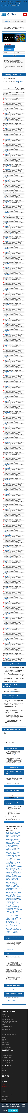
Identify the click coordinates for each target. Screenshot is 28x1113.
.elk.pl (5, 197)
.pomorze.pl (6, 449)
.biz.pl (5, 102)
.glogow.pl (6, 201)
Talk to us (4, 1070)
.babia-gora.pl (7, 139)
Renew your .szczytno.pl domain (14, 822)
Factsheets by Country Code (8, 1054)
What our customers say (7, 1073)
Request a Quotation (7, 1026)
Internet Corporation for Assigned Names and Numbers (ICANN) (13, 755)
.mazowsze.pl (7, 338)
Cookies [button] (23, 1106)
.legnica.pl (6, 300)
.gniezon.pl (6, 208)
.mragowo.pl (7, 364)
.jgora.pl (6, 237)
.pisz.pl (5, 431)
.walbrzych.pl (7, 606)
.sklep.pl (6, 512)
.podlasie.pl (6, 438)
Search (14, 55)
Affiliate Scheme (5, 1040)
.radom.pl (6, 475)
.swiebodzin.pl (7, 553)
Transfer (4, 1037)
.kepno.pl (6, 259)
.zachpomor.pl (7, 643)
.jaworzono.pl (7, 229)
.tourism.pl (6, 583)
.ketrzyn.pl (6, 263)
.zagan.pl (6, 647)
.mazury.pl (6, 341)
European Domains (20, 20)
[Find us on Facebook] (3, 1076)
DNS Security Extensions (7, 1060)
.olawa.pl (6, 386)
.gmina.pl (6, 205)
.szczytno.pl (9, 915)
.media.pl (6, 345)
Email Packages (5, 1044)
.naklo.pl (6, 367)
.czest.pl (6, 184)
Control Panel (5, 1084)
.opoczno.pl (6, 401)
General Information (6, 1057)
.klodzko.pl (6, 267)
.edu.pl (5, 191)
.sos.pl (5, 531)
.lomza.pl (6, 311)
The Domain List (6, 1018)
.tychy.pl (6, 598)
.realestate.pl (7, 483)
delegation (13, 691)
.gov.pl (5, 216)
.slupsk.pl (6, 524)
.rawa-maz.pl (7, 479)
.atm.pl (5, 128)
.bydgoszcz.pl (7, 169)
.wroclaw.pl (6, 639)
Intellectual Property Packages (9, 1034)
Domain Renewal (6, 1086)
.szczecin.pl (6, 561)
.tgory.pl (6, 576)
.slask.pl (6, 520)
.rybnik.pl (6, 490)
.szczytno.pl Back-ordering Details (14, 786)
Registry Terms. (12, 989)
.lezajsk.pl (6, 304)
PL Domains (7, 21)
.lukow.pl (6, 323)
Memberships (5, 1072)
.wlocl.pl (6, 632)
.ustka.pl (6, 602)
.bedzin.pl (6, 143)
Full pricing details (9, 949)
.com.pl (6, 105)
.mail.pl (5, 326)
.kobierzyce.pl (7, 270)
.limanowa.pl (7, 308)
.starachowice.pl (7, 539)
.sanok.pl (6, 498)
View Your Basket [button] (14, 5)
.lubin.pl (6, 319)
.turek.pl (6, 591)
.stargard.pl (6, 542)
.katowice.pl (6, 252)
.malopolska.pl (7, 334)
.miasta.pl (6, 349)
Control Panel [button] (4, 5)
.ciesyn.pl (6, 176)
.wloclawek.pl (7, 628)
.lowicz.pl (6, 315)
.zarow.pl (6, 650)
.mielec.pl (6, 352)
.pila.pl (5, 427)
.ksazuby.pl (6, 285)
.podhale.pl (6, 434)
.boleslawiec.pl (7, 165)
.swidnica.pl (6, 550)
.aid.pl (5, 124)
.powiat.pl (6, 453)
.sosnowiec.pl (7, 527)
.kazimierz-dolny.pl (8, 256)
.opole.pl (6, 405)
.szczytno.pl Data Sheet (14, 797)
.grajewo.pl (6, 218)
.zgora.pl (6, 654)
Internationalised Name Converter (10, 1021)
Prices (3, 1024)
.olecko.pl (6, 390)
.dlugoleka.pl (7, 187)
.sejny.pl (6, 501)
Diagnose (4, 1039)
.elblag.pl (6, 194)
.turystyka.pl (7, 594)
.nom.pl (6, 375)
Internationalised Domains (8, 1019)
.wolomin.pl (6, 635)
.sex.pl (5, 505)
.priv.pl (5, 457)
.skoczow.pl (6, 516)
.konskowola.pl (7, 282)
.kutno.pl (6, 289)
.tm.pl (5, 580)
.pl (5, 98)
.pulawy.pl (6, 472)
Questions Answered (6, 1047)
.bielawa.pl (6, 158)
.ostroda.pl (6, 408)
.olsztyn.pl (6, 397)
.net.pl (5, 113)
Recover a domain (6, 1029)
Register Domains (6, 1016)
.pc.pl (5, 423)
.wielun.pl (6, 624)
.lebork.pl (6, 297)
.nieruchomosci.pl (8, 371)
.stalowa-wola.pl (7, 535)
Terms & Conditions (6, 1049)
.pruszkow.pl (7, 464)
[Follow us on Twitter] (6, 1076)
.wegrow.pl (6, 621)
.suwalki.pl (6, 546)
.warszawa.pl (7, 613)
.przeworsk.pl (7, 468)
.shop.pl (6, 509)
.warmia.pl (6, 609)
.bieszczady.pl (7, 161)
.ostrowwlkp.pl (7, 419)
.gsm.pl (6, 222)
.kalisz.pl (6, 241)
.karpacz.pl (6, 244)
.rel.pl (5, 486)
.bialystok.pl (6, 154)
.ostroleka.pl (7, 412)
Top (3, 1093)
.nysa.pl (6, 382)
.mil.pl (5, 360)
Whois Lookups (5, 1045)
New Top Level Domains (7, 1022)
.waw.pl (6, 617)
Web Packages (5, 1042)
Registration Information (7, 1058)
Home (4, 20)
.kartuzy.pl (6, 248)
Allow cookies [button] (13, 1110)
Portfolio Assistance (6, 1036)
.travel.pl (6, 587)
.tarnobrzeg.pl (7, 572)
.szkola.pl (6, 565)
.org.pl (5, 117)
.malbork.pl (6, 330)
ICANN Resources (6, 1062)
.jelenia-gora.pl (7, 233)
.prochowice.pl (7, 460)
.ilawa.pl (6, 226)
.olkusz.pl (6, 393)
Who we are (5, 1068)
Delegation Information (7, 1055)
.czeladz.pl (6, 180)
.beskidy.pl (6, 146)
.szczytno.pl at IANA (14, 767)
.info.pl (5, 109)
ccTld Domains (10, 20)
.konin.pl (6, 278)
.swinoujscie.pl (7, 557)
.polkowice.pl (7, 442)
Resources (4, 1063)
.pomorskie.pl (7, 446)
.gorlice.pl (6, 212)
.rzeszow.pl (6, 494)
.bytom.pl (6, 172)
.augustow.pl (7, 131)
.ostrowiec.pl (7, 416)
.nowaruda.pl (7, 378)
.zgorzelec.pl (7, 658)
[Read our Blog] (8, 1076)
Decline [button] (5, 1110)
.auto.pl (6, 135)
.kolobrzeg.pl (7, 274)
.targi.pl (6, 568)
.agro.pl (6, 120)
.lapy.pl (5, 293)
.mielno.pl (6, 356)
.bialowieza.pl (7, 150)
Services (4, 1027)
